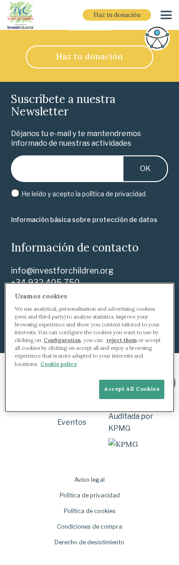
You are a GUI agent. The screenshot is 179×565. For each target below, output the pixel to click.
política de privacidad (113, 194)
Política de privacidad (90, 495)
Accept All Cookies (131, 389)
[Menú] (166, 15)
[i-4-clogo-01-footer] (20, 15)
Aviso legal (89, 479)
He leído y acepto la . (83, 194)
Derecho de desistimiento (89, 542)
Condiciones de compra (89, 526)
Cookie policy (58, 364)
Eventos (71, 422)
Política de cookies (90, 511)
